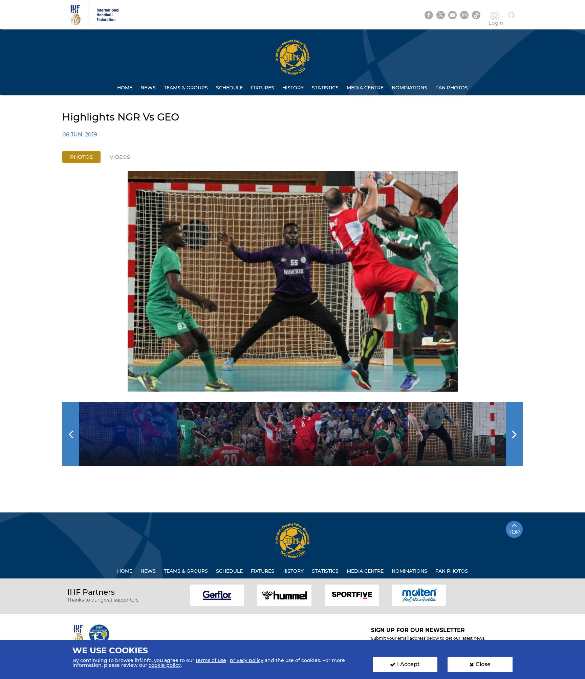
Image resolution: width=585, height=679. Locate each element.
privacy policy (246, 660)
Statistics (325, 88)
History (293, 88)
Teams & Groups (186, 88)
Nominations (409, 88)
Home (124, 88)
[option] (293, 281)
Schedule (229, 88)
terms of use (211, 660)
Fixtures (262, 88)
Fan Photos (451, 88)
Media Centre (365, 88)
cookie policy (165, 665)
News (148, 88)
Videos (120, 157)
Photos (81, 157)
